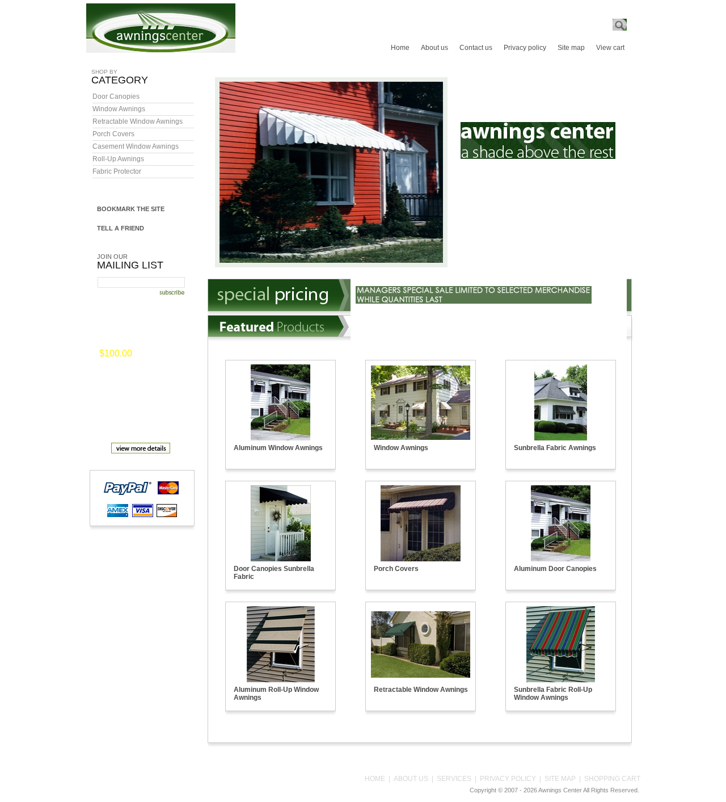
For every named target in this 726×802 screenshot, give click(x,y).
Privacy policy (525, 48)
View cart (610, 48)
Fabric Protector (116, 171)
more (150, 354)
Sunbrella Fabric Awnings (555, 448)
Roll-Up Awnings (118, 159)
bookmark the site (130, 208)
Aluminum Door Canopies (555, 569)
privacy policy (508, 779)
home (375, 779)
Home (400, 48)
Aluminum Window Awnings (278, 448)
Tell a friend (120, 228)
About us (434, 48)
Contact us (475, 48)
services (454, 779)
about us (411, 779)
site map (560, 779)
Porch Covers (113, 134)
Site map (571, 48)
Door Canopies (116, 96)
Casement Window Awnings (135, 146)
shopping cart (612, 779)
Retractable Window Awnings (137, 121)
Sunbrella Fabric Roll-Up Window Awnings (553, 694)
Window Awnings (118, 109)
